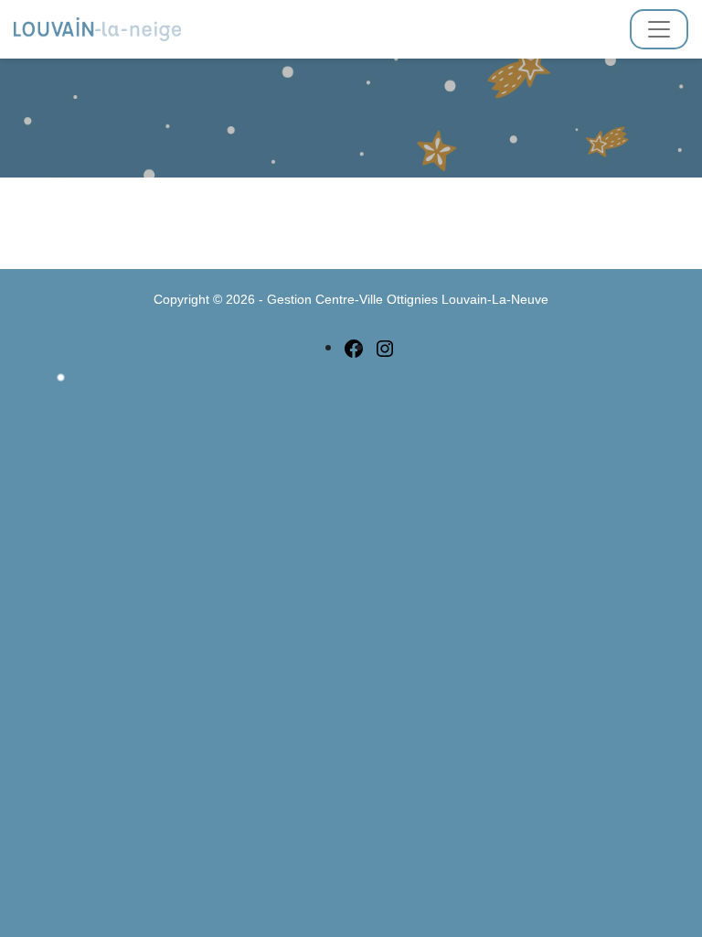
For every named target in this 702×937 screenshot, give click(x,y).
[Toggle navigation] (659, 29)
